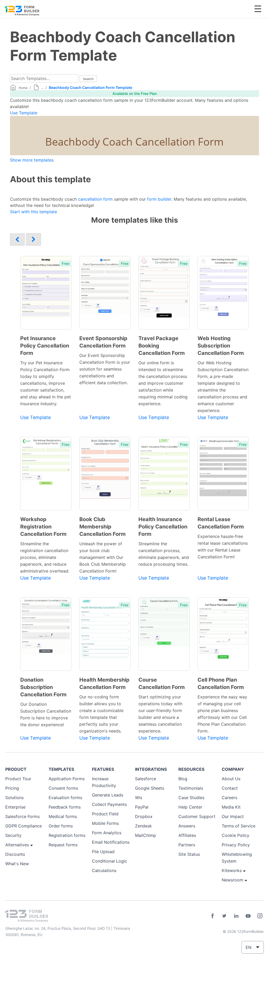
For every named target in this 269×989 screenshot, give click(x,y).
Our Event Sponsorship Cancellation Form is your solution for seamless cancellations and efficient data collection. (104, 369)
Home (23, 88)
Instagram (260, 916)
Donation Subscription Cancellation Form (43, 687)
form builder (159, 199)
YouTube (248, 916)
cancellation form (95, 199)
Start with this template (33, 211)
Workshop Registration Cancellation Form (43, 526)
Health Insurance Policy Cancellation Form (162, 526)
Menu (258, 9)
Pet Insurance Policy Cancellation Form (44, 345)
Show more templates (32, 160)
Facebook (212, 916)
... (42, 88)
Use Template (23, 112)
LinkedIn (236, 916)
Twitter (224, 916)
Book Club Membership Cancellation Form (102, 526)
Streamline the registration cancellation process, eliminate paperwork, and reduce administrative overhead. (44, 557)
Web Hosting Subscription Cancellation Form (221, 345)
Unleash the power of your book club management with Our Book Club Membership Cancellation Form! (102, 557)
